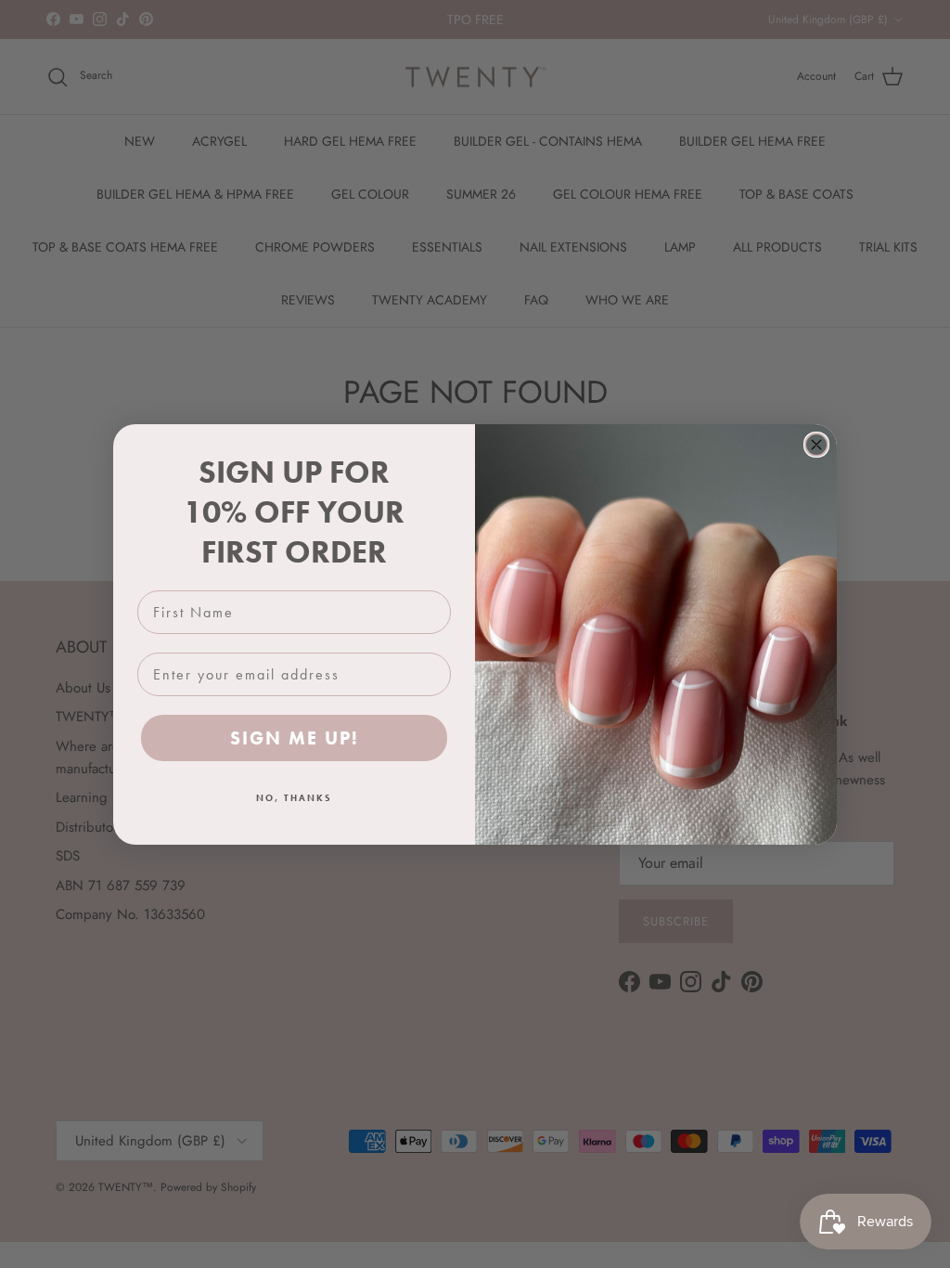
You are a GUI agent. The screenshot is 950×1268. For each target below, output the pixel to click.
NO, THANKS (294, 798)
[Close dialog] (816, 444)
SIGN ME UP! (294, 738)
